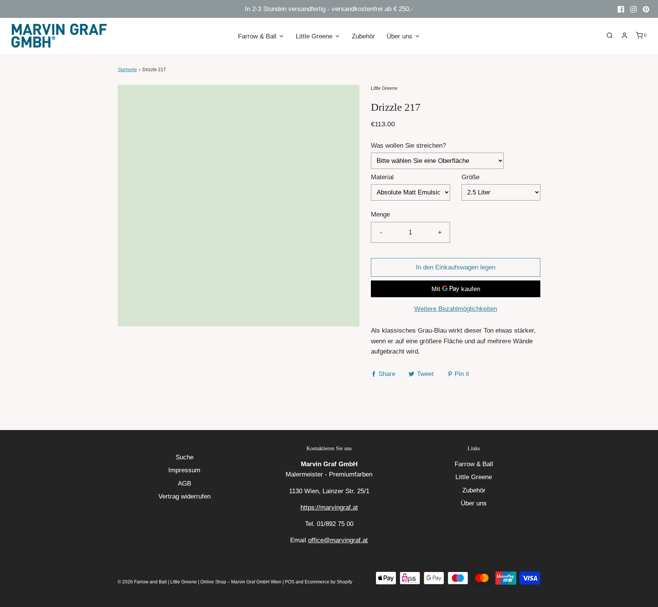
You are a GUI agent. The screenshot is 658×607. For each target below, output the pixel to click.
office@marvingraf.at (338, 540)
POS (289, 582)
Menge (380, 214)
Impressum (184, 470)
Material (382, 177)
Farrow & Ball (474, 464)
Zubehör (363, 36)
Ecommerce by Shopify (328, 582)
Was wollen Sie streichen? (408, 145)
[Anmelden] (624, 35)
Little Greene (473, 477)
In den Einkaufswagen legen (455, 267)
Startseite (127, 69)
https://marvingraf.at (329, 507)
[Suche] (609, 35)
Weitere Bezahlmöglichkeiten (455, 308)
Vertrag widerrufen (184, 496)
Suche (184, 457)
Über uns (474, 503)
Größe (470, 177)
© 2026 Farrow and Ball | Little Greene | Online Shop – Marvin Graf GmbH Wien (199, 582)
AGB (184, 483)
